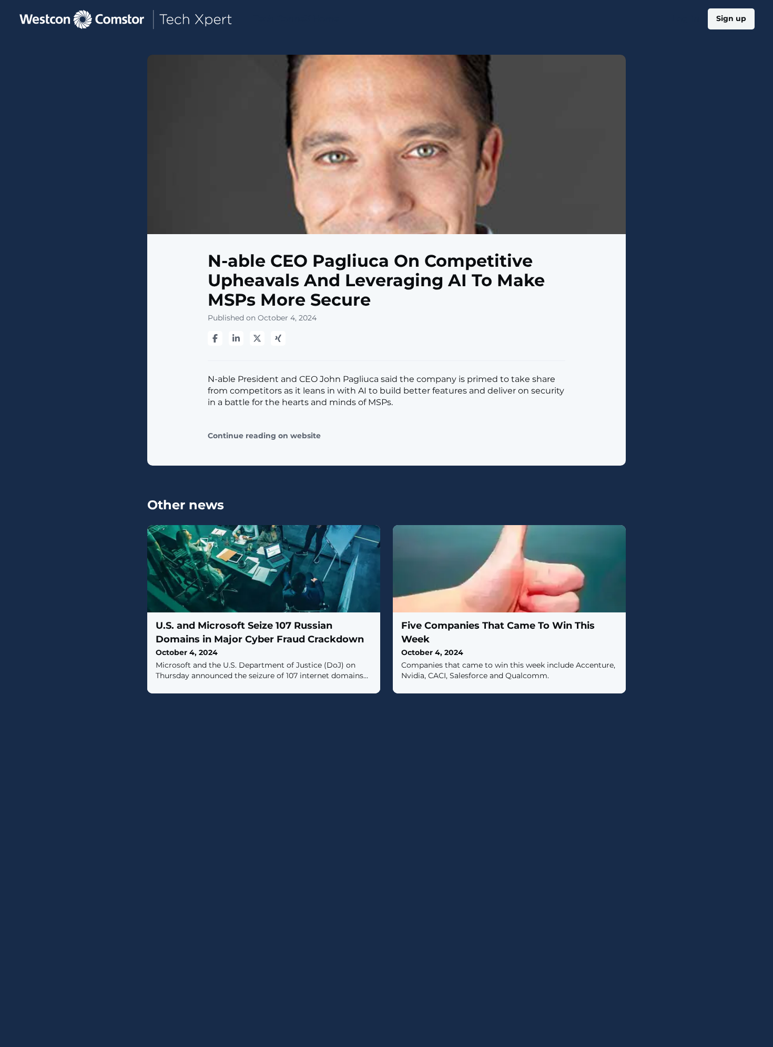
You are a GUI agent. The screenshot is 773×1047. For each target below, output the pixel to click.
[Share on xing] (278, 338)
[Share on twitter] (257, 338)
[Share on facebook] (215, 338)
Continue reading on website (264, 435)
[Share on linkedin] (236, 338)
